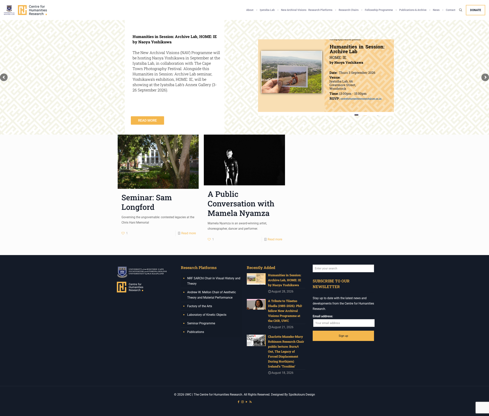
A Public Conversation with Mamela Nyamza (241, 203)
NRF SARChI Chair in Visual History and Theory (213, 280)
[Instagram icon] (242, 402)
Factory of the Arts (199, 306)
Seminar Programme (201, 323)
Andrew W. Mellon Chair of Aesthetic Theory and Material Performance (211, 294)
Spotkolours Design (302, 394)
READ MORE (147, 120)
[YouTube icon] (246, 402)
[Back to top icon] (471, 408)
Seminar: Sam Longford (146, 202)
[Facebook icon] (238, 402)
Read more (188, 233)
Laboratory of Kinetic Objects (206, 315)
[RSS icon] (250, 402)
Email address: (323, 316)
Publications (195, 332)
